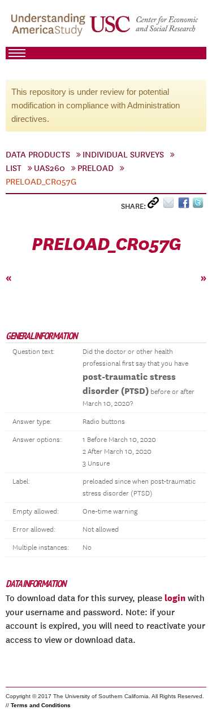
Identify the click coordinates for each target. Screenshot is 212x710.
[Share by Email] (170, 205)
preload (95, 168)
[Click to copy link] (155, 205)
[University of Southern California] (144, 29)
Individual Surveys (123, 155)
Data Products (38, 155)
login (175, 598)
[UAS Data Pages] (49, 29)
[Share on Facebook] (185, 205)
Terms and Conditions (41, 705)
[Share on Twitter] (199, 205)
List (13, 168)
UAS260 (49, 168)
